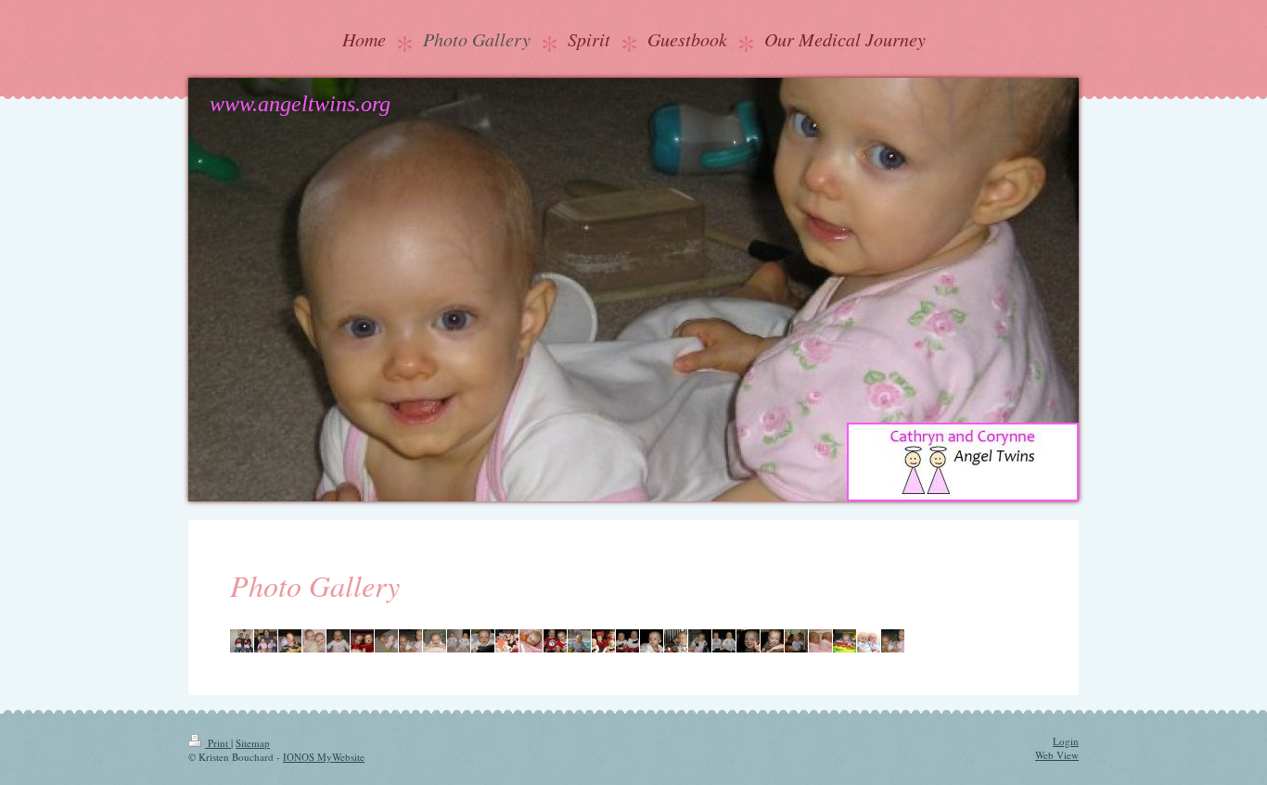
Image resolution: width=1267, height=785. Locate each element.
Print (218, 743)
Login (1066, 741)
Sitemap (253, 743)
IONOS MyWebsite (324, 757)
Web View (1057, 755)
